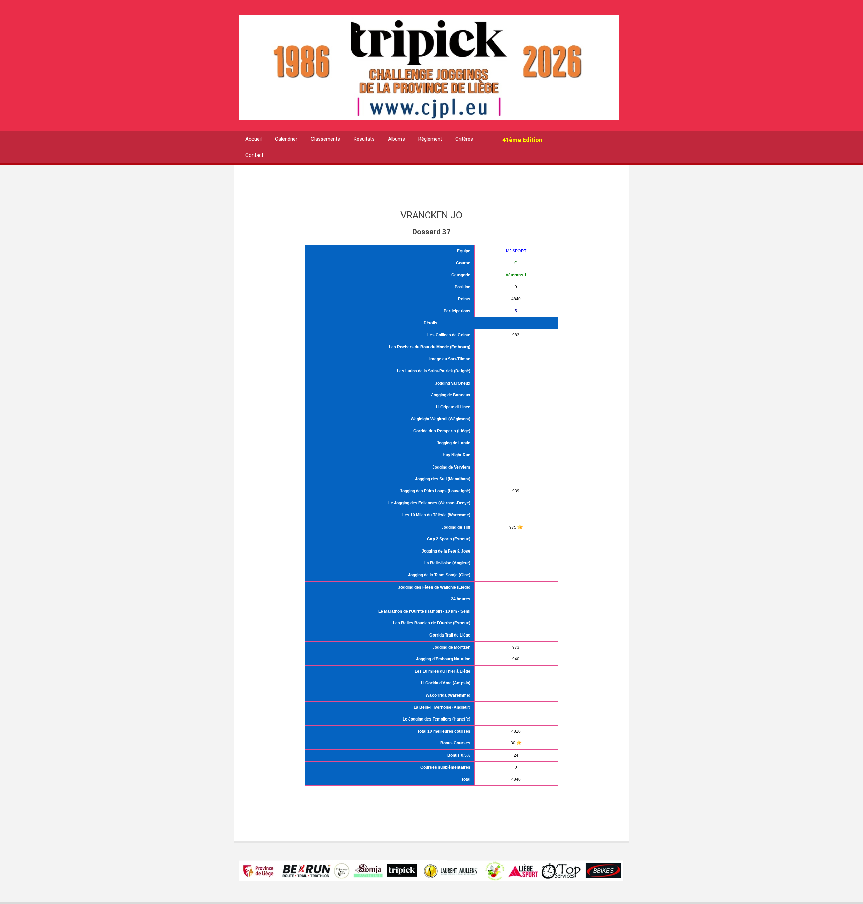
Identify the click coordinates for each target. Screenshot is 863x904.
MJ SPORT (516, 251)
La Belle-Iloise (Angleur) (447, 563)
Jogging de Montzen (451, 647)
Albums (396, 139)
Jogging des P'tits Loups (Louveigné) (435, 491)
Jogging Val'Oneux (452, 383)
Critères (464, 139)
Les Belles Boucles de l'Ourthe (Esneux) (431, 623)
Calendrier (286, 139)
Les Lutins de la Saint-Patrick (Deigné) (433, 371)
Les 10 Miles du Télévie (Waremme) (436, 515)
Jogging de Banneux (450, 395)
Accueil (253, 139)
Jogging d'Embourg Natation (443, 659)
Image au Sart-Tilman (449, 359)
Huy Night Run (456, 455)
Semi (465, 611)
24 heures (460, 599)
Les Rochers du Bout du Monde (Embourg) (429, 347)
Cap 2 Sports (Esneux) (448, 539)
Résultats (364, 139)
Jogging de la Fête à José (446, 551)
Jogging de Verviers (451, 467)
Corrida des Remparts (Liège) (441, 431)
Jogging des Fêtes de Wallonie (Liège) (434, 587)
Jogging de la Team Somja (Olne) (439, 575)
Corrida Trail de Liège (449, 635)
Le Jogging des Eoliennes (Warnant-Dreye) (429, 503)
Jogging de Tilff (455, 527)
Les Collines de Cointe (448, 335)
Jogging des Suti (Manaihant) (442, 479)
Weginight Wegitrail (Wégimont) (440, 419)
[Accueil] (429, 67)
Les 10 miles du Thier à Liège (442, 671)
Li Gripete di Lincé (453, 407)
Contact (254, 155)
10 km (451, 611)
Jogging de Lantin (453, 443)
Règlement (430, 139)
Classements (325, 139)
